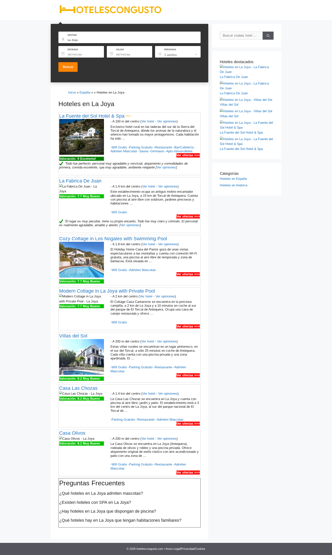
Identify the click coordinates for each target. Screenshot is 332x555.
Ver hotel (147, 121)
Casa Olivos (72, 433)
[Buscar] (268, 36)
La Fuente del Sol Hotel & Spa (91, 116)
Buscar (68, 67)
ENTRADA (73, 49)
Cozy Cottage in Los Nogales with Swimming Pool (113, 238)
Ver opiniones (167, 121)
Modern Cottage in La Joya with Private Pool (107, 291)
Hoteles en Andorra (233, 185)
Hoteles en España (233, 179)
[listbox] (181, 55)
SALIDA (120, 49)
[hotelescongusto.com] (110, 13)
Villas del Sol (73, 335)
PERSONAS (170, 49)
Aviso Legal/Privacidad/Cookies (185, 548)
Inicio (72, 92)
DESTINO (72, 35)
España (85, 92)
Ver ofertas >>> (188, 155)
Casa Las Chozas (78, 388)
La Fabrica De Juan (80, 180)
